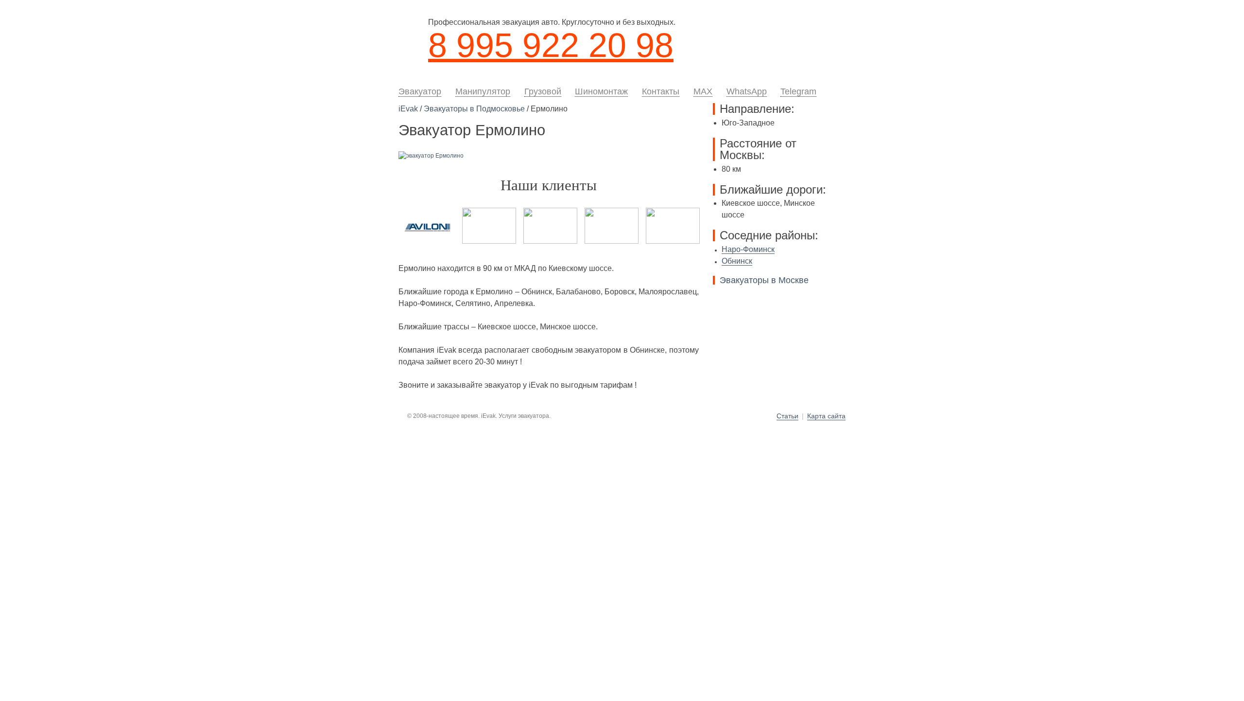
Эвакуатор (419, 91)
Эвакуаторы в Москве (764, 280)
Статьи (787, 416)
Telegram (798, 91)
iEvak (408, 109)
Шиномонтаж (601, 91)
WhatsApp (746, 91)
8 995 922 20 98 (551, 45)
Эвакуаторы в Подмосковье (474, 109)
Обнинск (737, 261)
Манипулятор (482, 91)
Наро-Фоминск (748, 249)
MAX (702, 91)
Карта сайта (826, 416)
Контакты (660, 91)
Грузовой (542, 91)
